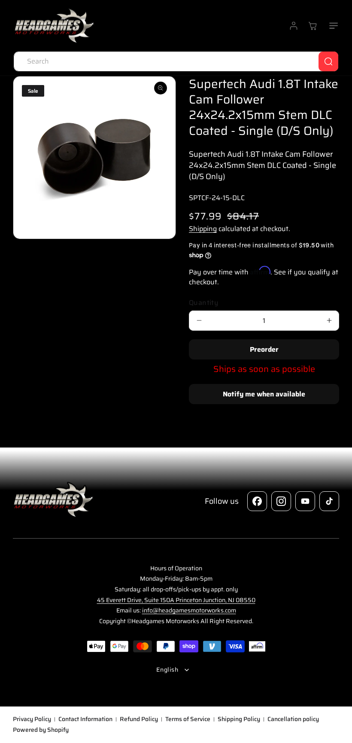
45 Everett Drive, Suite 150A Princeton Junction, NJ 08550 (176, 600)
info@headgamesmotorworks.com (189, 610)
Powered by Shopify (41, 729)
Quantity (203, 303)
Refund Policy (139, 719)
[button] (331, 25)
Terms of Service (187, 719)
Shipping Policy (239, 719)
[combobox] (176, 61)
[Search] (328, 61)
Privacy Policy (32, 719)
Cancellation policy (293, 719)
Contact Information (85, 719)
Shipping (203, 228)
